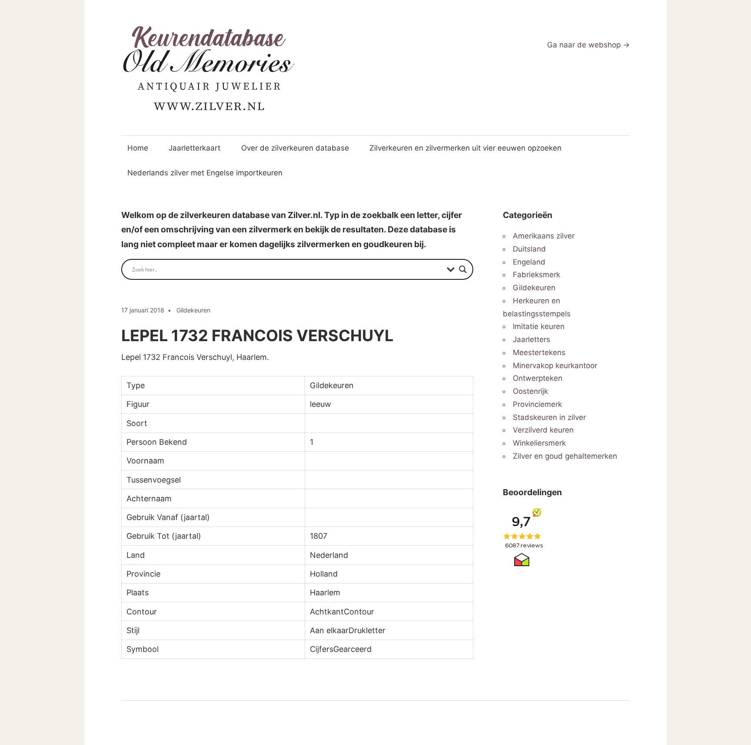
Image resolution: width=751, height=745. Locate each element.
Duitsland (529, 249)
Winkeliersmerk (539, 443)
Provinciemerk (537, 404)
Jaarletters (531, 339)
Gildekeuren (193, 310)
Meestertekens (539, 352)
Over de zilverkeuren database (295, 148)
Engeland (529, 262)
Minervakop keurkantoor (555, 365)
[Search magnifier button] (463, 269)
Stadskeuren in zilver (549, 417)
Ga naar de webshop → (588, 44)
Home (137, 148)
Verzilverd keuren (543, 430)
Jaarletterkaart (194, 148)
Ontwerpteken (537, 378)
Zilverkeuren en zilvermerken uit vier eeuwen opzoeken (465, 148)
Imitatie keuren (539, 326)
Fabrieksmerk (536, 274)
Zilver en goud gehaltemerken (565, 456)
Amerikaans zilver (544, 236)
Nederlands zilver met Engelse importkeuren (204, 172)
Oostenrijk (530, 391)
